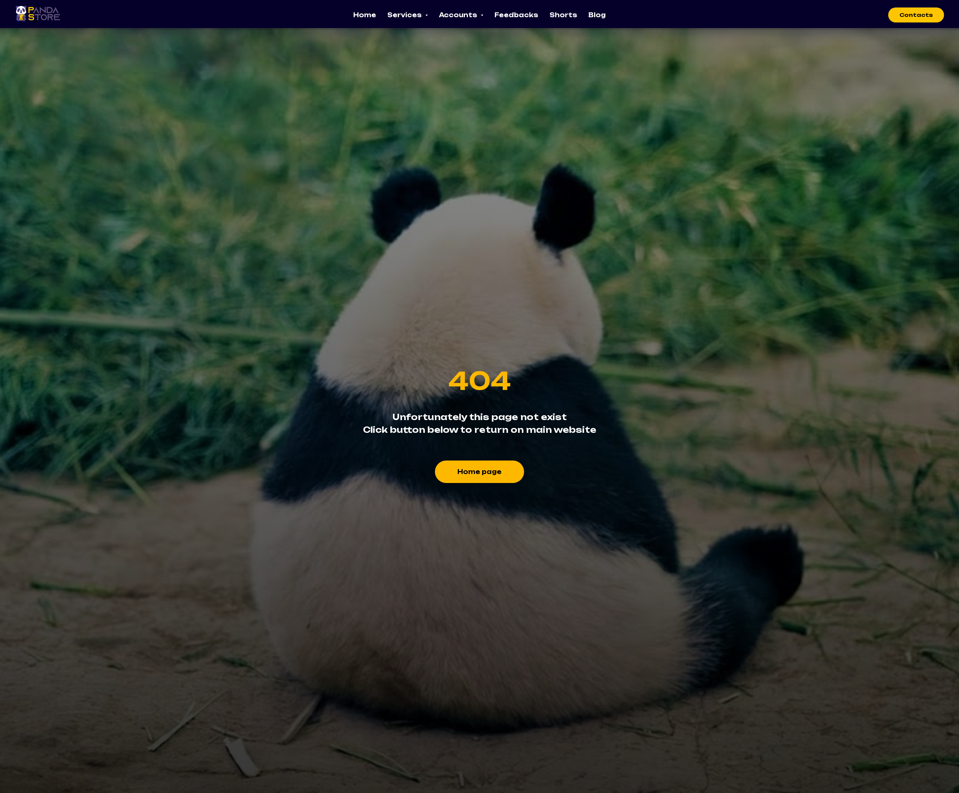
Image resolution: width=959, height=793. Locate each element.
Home (364, 15)
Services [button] (405, 15)
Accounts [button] (459, 15)
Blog (597, 15)
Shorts (563, 15)
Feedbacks (516, 15)
